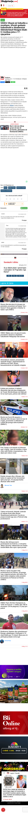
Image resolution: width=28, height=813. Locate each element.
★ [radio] (6, 198)
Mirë (9, 275)
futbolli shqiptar (12, 187)
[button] (3, 809)
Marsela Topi (8, 485)
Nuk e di (20, 275)
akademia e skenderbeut (6, 190)
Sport (2, 20)
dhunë (12, 105)
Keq (14, 275)
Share (3, 82)
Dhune (5, 187)
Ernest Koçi (8, 640)
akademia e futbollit (21, 187)
